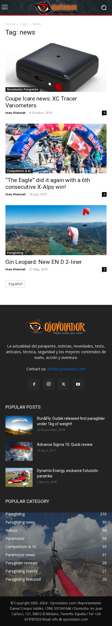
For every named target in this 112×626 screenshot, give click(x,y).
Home (10, 24)
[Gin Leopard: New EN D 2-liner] (56, 230)
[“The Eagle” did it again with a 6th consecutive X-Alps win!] (56, 149)
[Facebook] (34, 384)
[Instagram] (48, 384)
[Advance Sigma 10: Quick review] (19, 451)
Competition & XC (19, 171)
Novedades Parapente (22, 89)
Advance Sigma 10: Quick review (65, 444)
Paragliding (15, 253)
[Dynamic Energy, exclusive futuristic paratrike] (19, 477)
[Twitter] (63, 384)
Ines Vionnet (15, 113)
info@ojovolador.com (66, 368)
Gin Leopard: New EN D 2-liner (43, 262)
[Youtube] (78, 384)
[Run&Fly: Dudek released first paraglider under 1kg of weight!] (19, 425)
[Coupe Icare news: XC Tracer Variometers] (56, 67)
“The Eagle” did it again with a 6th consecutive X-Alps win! (47, 183)
